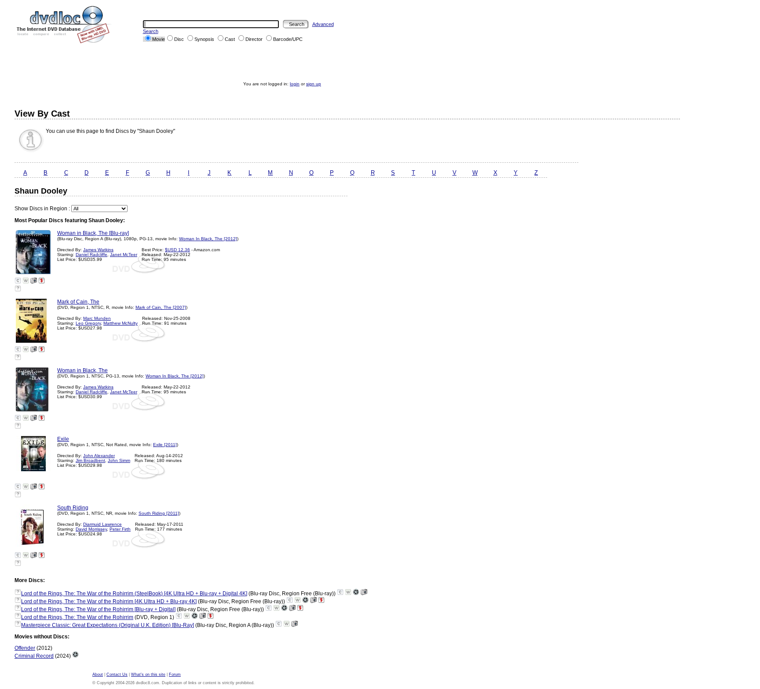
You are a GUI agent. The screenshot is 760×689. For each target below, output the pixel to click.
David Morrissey (91, 529)
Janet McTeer (123, 254)
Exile (63, 439)
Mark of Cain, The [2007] (160, 307)
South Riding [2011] (159, 513)
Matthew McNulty (120, 323)
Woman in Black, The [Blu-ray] (93, 233)
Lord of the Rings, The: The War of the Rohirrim (77, 617)
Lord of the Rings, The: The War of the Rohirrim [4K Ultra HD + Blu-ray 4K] (109, 601)
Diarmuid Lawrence (102, 524)
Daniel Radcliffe (91, 254)
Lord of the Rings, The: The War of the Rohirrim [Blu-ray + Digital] (98, 609)
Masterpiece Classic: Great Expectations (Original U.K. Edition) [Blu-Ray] (107, 625)
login (295, 83)
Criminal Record (34, 656)
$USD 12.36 (177, 249)
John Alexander (99, 455)
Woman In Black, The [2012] (208, 238)
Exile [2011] (165, 444)
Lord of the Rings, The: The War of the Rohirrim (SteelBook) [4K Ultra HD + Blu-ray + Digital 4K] (134, 593)
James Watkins (98, 249)
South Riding (72, 508)
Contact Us (117, 674)
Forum (175, 674)
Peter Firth (120, 529)
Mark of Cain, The (78, 302)
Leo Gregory (88, 323)
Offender (25, 648)
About (97, 674)
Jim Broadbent (90, 460)
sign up (313, 83)
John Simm (119, 460)
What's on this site (148, 674)
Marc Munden (97, 318)
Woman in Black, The (82, 370)
